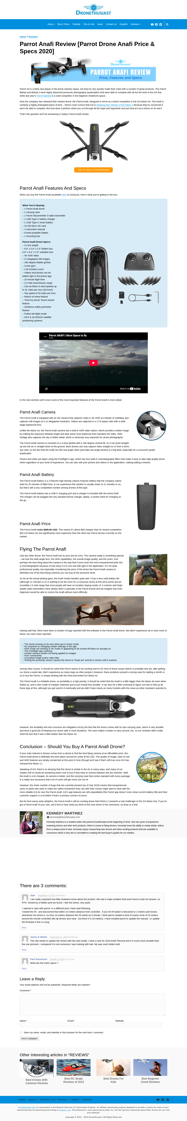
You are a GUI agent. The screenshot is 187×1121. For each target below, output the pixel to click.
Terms (75, 1099)
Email (71, 1021)
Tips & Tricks (63, 24)
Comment (25, 990)
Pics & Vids (88, 24)
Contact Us (111, 24)
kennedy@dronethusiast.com (65, 817)
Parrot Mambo (44, 96)
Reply (24, 927)
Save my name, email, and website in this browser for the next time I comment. (64, 1032)
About (50, 24)
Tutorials (76, 24)
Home (21, 1099)
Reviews (135, 24)
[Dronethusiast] (93, 9)
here (64, 194)
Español (123, 24)
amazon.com (65, 1110)
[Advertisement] (93, 860)
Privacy (62, 1099)
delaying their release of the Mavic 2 (114, 105)
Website (119, 1021)
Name (23, 1021)
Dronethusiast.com (27, 1107)
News (100, 24)
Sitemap (87, 1099)
